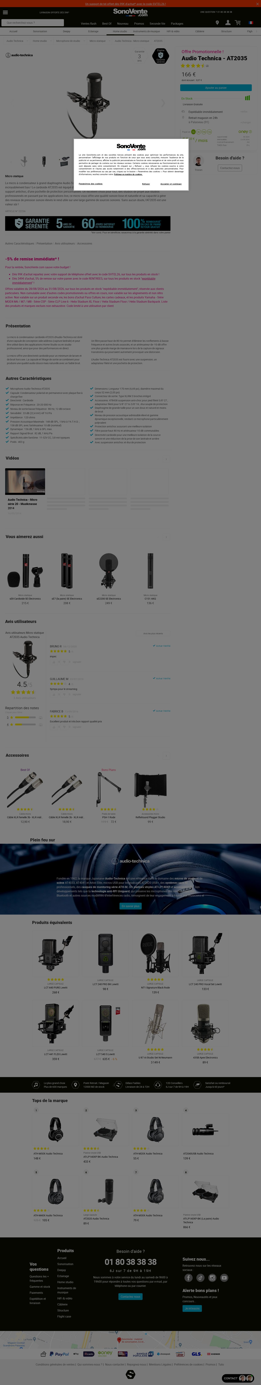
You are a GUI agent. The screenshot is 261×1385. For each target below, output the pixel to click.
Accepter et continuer (171, 184)
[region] (131, 165)
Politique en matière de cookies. (128, 174)
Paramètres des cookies (91, 183)
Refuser (146, 184)
